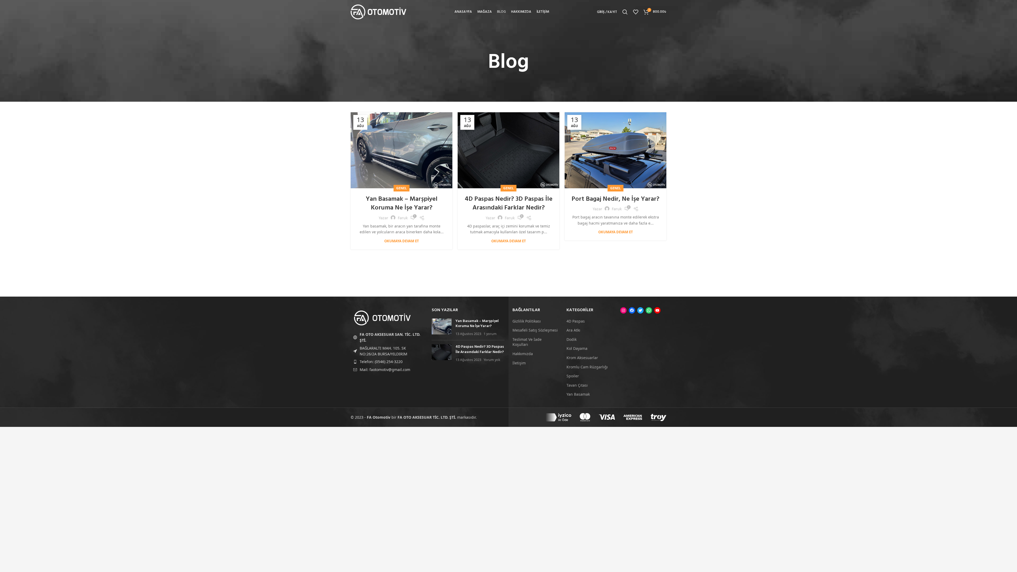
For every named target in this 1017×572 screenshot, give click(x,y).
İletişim (519, 362)
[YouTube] (657, 310)
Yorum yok (492, 360)
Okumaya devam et (401, 241)
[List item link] (387, 362)
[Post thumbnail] (442, 327)
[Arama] (625, 12)
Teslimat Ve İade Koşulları (527, 342)
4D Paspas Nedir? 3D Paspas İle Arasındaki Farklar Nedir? (508, 203)
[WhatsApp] (649, 310)
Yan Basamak (578, 394)
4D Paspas (576, 321)
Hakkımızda (522, 353)
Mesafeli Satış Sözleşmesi (535, 330)
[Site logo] (378, 11)
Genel (401, 188)
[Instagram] (623, 310)
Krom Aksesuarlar (582, 357)
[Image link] (382, 317)
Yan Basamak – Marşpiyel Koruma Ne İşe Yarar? (402, 203)
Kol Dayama (577, 348)
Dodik (572, 339)
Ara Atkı (573, 330)
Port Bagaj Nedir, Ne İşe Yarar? (615, 199)
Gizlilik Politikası (526, 321)
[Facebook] (632, 310)
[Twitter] (640, 310)
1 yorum (490, 334)
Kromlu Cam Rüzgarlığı (587, 366)
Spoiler (573, 375)
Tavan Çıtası (577, 385)
